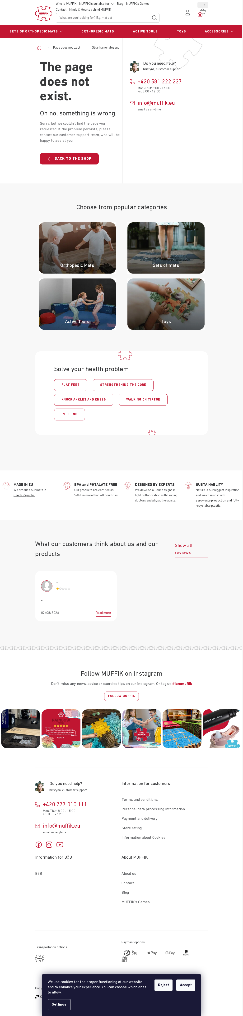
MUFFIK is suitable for (94, 3)
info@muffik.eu (156, 103)
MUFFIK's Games (138, 3)
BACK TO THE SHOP (73, 159)
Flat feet (70, 385)
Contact (61, 9)
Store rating (132, 828)
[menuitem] (36, 31)
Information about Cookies (143, 838)
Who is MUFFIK (66, 3)
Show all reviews (183, 549)
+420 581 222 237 (160, 82)
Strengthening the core (123, 385)
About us (129, 874)
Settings (59, 1005)
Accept (186, 985)
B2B (38, 874)
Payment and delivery (140, 819)
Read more (103, 613)
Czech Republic (24, 495)
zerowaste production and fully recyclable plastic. (217, 503)
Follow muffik (121, 696)
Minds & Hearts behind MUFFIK (90, 9)
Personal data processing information (153, 809)
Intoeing (69, 414)
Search (154, 17)
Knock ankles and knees (83, 399)
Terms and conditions (140, 800)
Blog (120, 3)
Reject (163, 985)
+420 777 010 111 (65, 804)
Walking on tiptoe (143, 399)
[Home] (41, 48)
